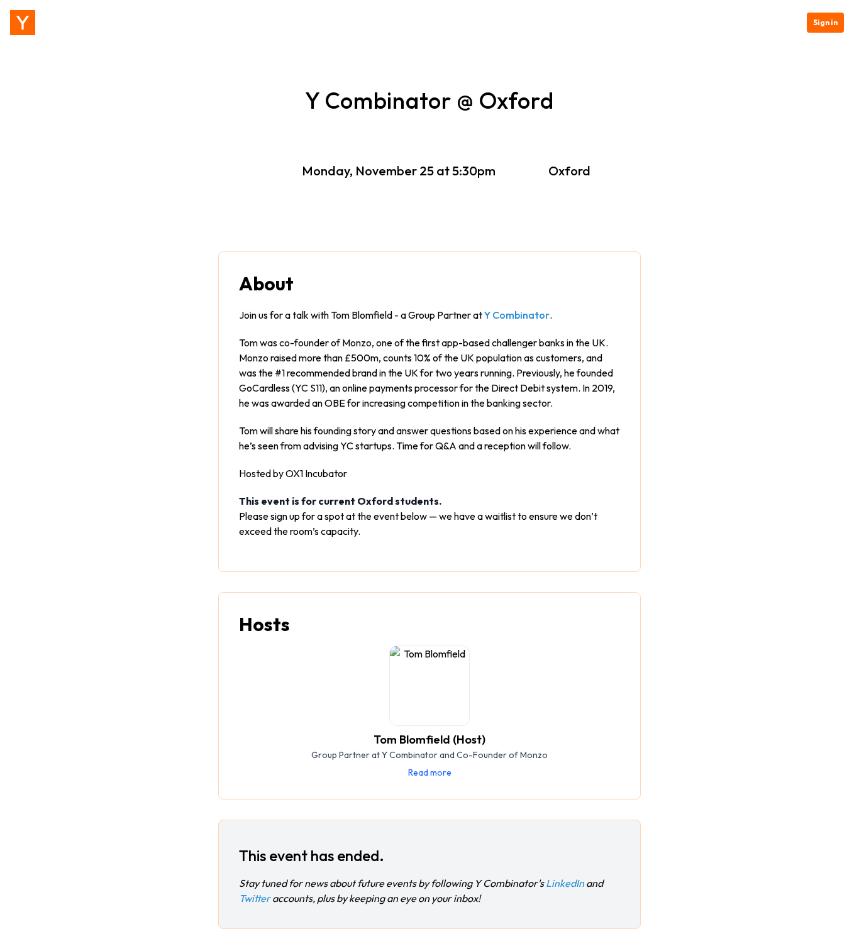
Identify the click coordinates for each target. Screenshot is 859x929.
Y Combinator (517, 315)
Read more (430, 772)
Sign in (825, 22)
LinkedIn (565, 883)
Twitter (254, 898)
